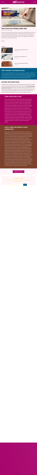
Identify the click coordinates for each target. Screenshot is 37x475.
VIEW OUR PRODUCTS (18, 171)
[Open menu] (1, 2)
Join (25, 184)
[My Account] (33, 2)
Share (4, 41)
